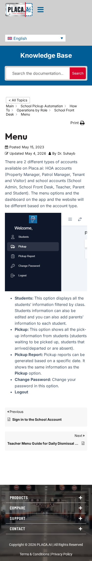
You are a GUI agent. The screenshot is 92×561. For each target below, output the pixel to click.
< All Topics (18, 100)
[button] (35, 38)
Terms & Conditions (34, 554)
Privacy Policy (61, 554)
